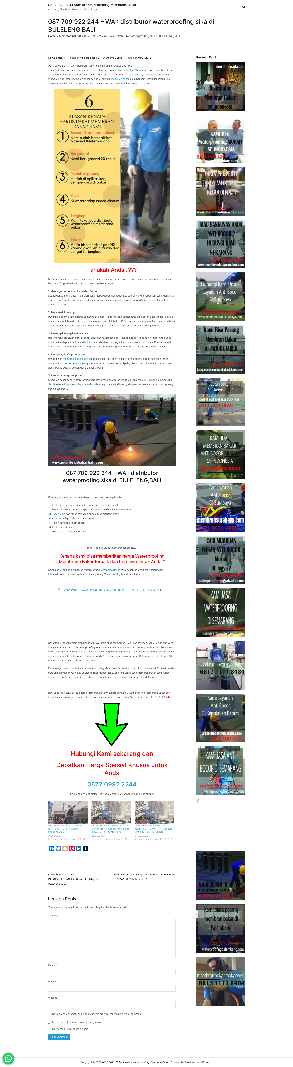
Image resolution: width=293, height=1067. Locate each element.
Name (52, 965)
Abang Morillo (114, 57)
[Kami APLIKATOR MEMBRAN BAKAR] (220, 454)
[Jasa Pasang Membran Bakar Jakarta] (220, 349)
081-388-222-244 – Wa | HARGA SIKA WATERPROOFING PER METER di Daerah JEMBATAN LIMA (111, 829)
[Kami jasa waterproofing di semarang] (220, 612)
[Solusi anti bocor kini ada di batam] (220, 718)
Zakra (188, 1062)
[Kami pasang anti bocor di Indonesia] (220, 875)
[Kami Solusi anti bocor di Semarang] (220, 770)
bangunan (90, 346)
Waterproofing (126, 70)
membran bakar (86, 70)
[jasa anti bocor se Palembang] (220, 928)
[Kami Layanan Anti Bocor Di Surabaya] (220, 507)
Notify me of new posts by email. (71, 1028)
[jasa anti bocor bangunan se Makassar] (220, 981)
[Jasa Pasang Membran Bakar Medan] (220, 244)
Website (52, 997)
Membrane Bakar (110, 569)
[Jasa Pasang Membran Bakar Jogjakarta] (220, 560)
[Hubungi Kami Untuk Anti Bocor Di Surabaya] (220, 296)
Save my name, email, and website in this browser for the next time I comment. (97, 1013)
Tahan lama (58, 513)
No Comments (56, 57)
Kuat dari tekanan (62, 505)
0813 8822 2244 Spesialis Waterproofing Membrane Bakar (92, 5)
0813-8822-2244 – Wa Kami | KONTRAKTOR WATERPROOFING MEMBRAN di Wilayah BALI (153, 829)
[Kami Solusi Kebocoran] (220, 402)
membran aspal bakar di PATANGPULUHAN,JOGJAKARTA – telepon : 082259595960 (73, 879)
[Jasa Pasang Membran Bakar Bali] (220, 191)
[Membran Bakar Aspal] (220, 138)
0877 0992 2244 (112, 784)
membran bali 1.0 (89, 57)
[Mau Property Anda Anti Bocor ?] (220, 823)
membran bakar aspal (75, 358)
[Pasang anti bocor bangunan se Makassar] (220, 665)
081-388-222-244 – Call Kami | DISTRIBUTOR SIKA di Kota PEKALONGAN (65, 829)
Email (52, 981)
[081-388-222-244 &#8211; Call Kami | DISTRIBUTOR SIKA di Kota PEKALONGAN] (68, 812)
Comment (54, 915)
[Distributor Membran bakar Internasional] (220, 86)
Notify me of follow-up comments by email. (77, 1022)
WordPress (203, 1062)
